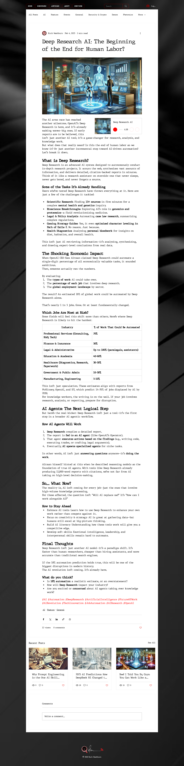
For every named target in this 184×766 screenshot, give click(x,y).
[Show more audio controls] (137, 130)
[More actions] (140, 33)
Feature (54, 14)
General (79, 14)
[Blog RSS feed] (102, 749)
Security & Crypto (97, 14)
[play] (115, 130)
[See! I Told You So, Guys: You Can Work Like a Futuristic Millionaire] (135, 659)
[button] (41, 6)
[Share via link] (63, 619)
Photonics (128, 14)
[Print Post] (70, 619)
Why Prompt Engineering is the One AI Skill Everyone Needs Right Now (48, 676)
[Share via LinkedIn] (56, 619)
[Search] (126, 6)
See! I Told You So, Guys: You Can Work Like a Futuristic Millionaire (134, 676)
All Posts (33, 14)
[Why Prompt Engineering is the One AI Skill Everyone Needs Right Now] (48, 659)
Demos (115, 14)
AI (44, 14)
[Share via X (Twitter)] (50, 619)
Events (67, 14)
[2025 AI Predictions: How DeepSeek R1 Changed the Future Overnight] (92, 659)
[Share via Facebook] (43, 619)
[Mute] (132, 130)
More (140, 14)
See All (151, 642)
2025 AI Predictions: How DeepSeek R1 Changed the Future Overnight (92, 676)
